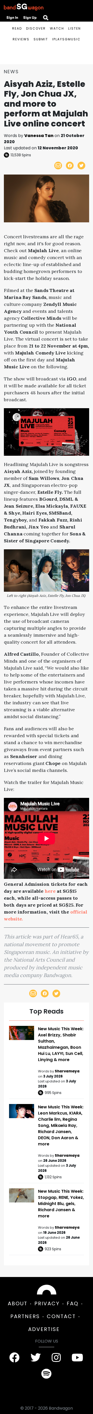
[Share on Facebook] (70, 165)
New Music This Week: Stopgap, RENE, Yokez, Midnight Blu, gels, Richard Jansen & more (61, 1203)
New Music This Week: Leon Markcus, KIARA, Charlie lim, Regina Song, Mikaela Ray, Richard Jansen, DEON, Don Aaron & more (60, 1125)
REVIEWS (21, 39)
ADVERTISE (44, 1329)
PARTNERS (25, 1316)
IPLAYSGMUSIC (66, 39)
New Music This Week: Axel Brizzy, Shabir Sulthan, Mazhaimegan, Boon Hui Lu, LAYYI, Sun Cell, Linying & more (60, 1044)
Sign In (12, 17)
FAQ (73, 1303)
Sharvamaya (67, 1071)
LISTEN (74, 28)
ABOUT (17, 1303)
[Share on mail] (58, 165)
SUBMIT (41, 39)
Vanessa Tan (38, 136)
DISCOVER (36, 28)
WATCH (57, 28)
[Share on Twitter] (81, 165)
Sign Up (30, 17)
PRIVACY (47, 1303)
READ (17, 28)
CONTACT (61, 1316)
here (50, 891)
